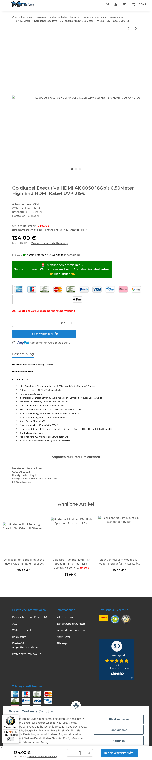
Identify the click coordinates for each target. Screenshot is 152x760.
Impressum (19, 637)
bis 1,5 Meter (34, 212)
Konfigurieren (118, 729)
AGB (14, 623)
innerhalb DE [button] (72, 255)
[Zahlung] (77, 294)
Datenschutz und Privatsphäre (31, 617)
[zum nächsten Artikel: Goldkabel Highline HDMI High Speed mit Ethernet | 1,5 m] (136, 28)
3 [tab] (80, 169)
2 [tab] (76, 169)
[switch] (10, 739)
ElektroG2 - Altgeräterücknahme (25, 645)
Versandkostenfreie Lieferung (43, 756)
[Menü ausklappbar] (5, 2)
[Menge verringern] (71, 753)
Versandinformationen (71, 630)
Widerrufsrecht (21, 630)
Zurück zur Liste (23, 17)
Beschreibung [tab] (23, 354)
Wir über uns (65, 617)
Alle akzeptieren (118, 719)
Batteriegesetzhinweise (26, 654)
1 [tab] (72, 169)
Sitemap (62, 643)
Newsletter (63, 637)
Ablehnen (119, 740)
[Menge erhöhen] (89, 753)
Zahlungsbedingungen (71, 623)
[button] (108, 4)
